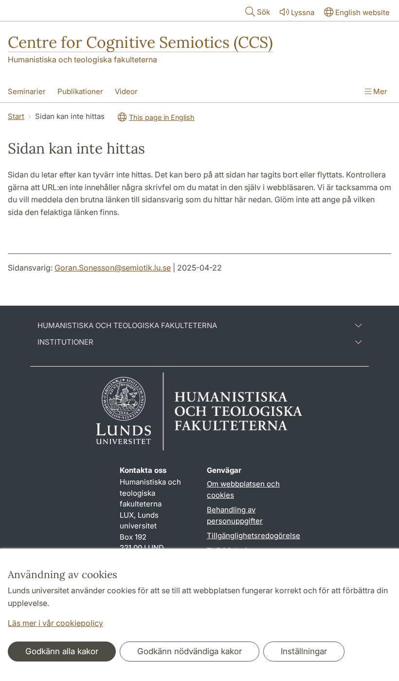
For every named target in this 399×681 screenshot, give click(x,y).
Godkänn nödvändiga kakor (189, 651)
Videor (126, 91)
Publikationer (80, 91)
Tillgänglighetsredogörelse (253, 535)
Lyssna (302, 12)
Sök (263, 12)
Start (16, 116)
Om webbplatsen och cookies (243, 489)
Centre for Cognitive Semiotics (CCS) (140, 42)
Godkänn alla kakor (61, 651)
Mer (379, 91)
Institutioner (65, 342)
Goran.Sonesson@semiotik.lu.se (112, 267)
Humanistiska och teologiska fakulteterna (82, 59)
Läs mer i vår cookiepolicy (55, 623)
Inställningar (304, 651)
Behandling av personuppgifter (235, 515)
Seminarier (27, 91)
